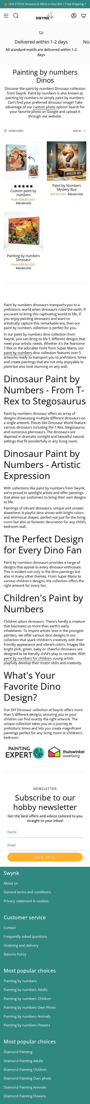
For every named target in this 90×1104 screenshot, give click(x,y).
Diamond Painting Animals (25, 1087)
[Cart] (83, 15)
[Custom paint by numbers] (23, 161)
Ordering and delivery (21, 945)
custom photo (44, 107)
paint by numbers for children (27, 658)
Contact (10, 927)
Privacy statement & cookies (26, 901)
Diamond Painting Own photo (27, 1078)
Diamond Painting (18, 1051)
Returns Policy (15, 954)
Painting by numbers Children (27, 998)
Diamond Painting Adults (23, 1060)
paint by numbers (18, 352)
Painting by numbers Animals (27, 1016)
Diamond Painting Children (25, 1069)
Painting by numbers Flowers (27, 1025)
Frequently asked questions (25, 936)
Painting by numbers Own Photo (30, 1007)
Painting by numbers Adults (26, 989)
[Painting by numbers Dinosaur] (23, 231)
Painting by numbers (20, 980)
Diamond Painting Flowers (25, 1096)
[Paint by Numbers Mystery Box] (66, 161)
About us (11, 883)
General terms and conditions (27, 892)
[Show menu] (6, 15)
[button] (16, 15)
